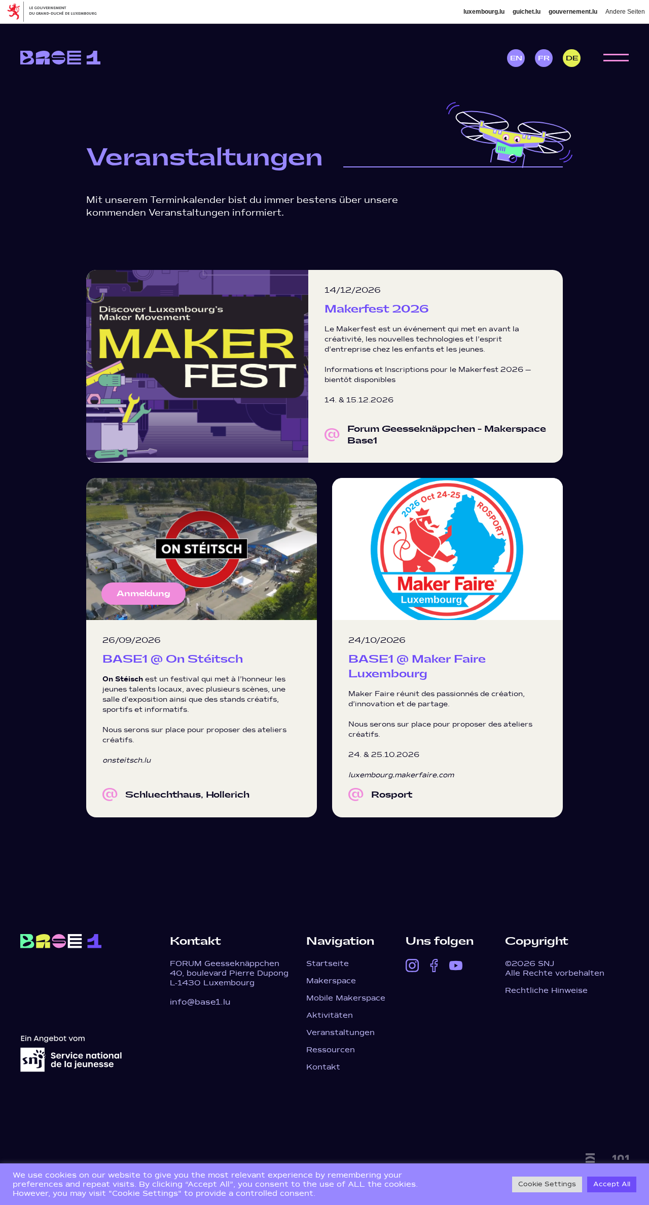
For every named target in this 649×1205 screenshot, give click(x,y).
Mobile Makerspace (345, 998)
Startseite (327, 963)
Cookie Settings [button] (547, 1184)
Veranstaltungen (340, 1032)
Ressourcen (330, 1049)
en (516, 58)
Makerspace (331, 980)
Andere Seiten (625, 11)
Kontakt (323, 1067)
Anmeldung (143, 593)
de (572, 58)
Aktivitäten (329, 1015)
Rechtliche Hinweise (546, 990)
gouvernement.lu (573, 11)
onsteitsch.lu (126, 760)
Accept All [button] (611, 1184)
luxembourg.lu (483, 11)
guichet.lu (526, 11)
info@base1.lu (200, 1002)
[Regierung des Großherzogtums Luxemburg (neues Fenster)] (56, 11)
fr (544, 58)
